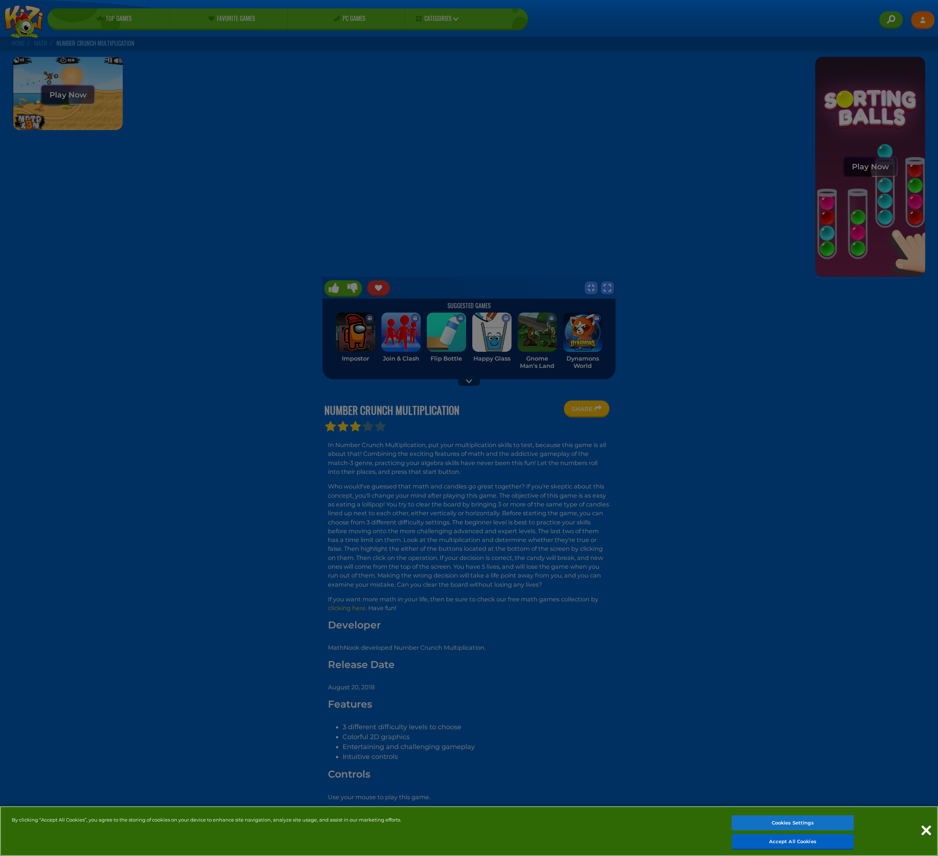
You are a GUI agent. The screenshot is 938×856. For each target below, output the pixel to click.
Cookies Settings (793, 823)
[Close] (926, 830)
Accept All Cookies (792, 841)
